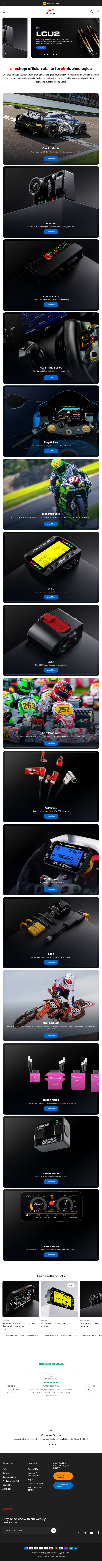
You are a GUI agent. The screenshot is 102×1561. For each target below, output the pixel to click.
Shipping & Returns (43, 1557)
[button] (13, 1389)
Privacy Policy (60, 1557)
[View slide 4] (55, 1444)
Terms (53, 1557)
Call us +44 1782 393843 (63, 1485)
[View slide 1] (46, 1444)
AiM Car (5, 1320)
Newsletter (7, 1485)
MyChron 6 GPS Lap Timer (53, 1323)
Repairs (31, 1479)
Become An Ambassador (33, 1474)
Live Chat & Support (36, 1483)
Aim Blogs (6, 1489)
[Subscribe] (53, 1530)
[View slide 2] (49, 1444)
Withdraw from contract (34, 1488)
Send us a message (60, 1476)
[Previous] (3, 3)
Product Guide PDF (10, 1481)
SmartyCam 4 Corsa (89, 1323)
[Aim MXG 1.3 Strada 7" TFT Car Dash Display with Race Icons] (20, 1299)
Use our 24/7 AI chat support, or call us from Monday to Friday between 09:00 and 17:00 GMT (51, 1439)
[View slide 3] (52, 1444)
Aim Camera (84, 1320)
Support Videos (9, 1477)
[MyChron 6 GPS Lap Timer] (59, 1299)
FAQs (4, 1469)
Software (6, 1473)
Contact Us (33, 1469)
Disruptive (65, 1553)
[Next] (98, 3)
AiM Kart (44, 1320)
